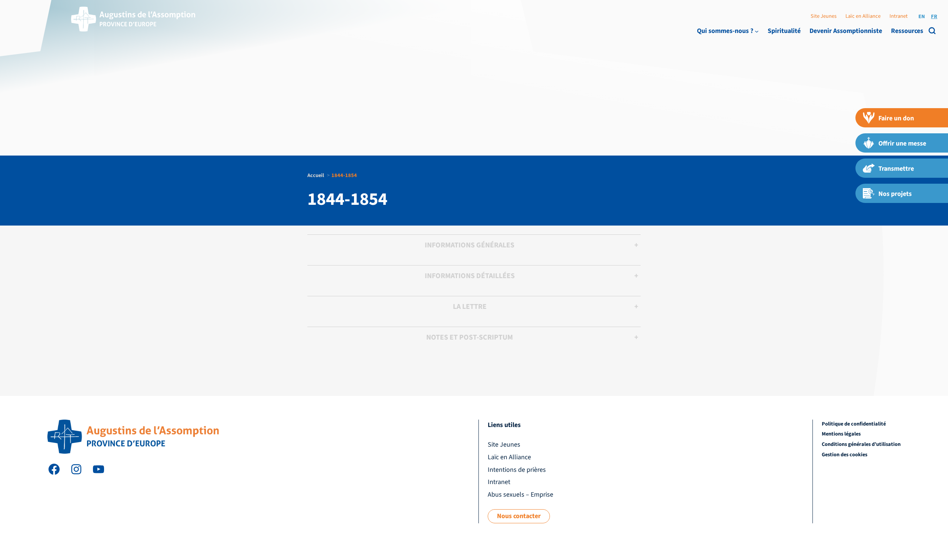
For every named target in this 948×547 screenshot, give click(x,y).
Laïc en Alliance (863, 16)
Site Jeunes (824, 16)
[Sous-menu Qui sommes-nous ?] (757, 31)
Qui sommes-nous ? (725, 31)
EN (921, 16)
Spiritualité (784, 31)
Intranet (898, 16)
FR (934, 16)
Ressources (907, 31)
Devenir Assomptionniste (846, 31)
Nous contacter (519, 516)
